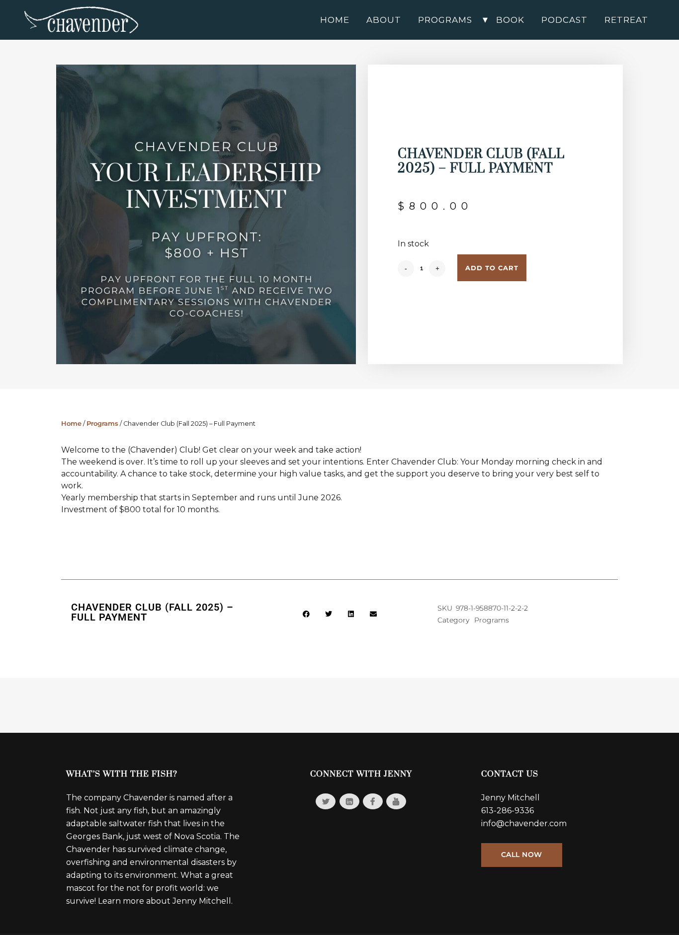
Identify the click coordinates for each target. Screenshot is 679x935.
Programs (102, 423)
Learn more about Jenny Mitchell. (165, 901)
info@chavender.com (524, 823)
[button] (306, 614)
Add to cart (491, 268)
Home (71, 423)
